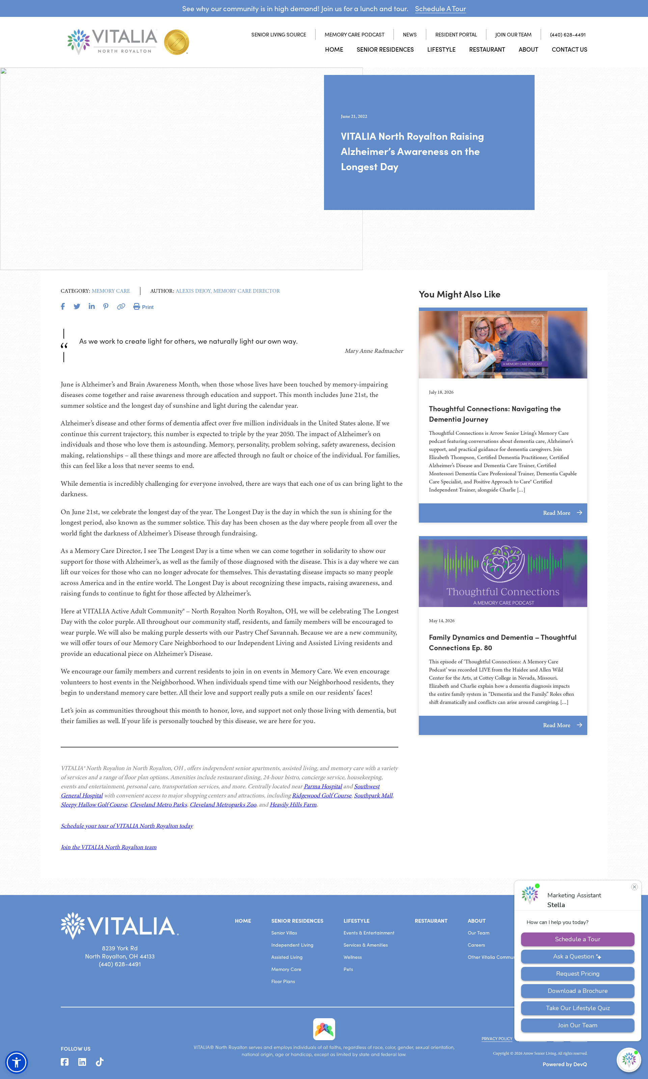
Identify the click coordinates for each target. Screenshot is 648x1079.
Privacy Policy (497, 1038)
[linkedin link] (82, 1062)
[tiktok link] (100, 1062)
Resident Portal (456, 34)
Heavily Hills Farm (293, 804)
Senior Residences (385, 49)
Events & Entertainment (369, 932)
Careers (476, 945)
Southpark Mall (373, 795)
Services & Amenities (366, 945)
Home (334, 49)
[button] (16, 1062)
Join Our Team (513, 34)
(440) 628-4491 (568, 34)
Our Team (478, 932)
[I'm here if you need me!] (629, 1060)
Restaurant (487, 49)
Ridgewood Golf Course (321, 795)
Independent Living (292, 945)
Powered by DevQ (565, 1064)
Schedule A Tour (440, 8)
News (410, 34)
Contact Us (569, 49)
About (528, 49)
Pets (348, 969)
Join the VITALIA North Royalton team (109, 847)
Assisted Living (287, 957)
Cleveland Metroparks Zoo (223, 804)
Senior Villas (284, 932)
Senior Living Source (278, 34)
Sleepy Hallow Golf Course (94, 804)
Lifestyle (441, 49)
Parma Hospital (323, 786)
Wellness (353, 957)
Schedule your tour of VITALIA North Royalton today (127, 826)
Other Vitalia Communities (496, 957)
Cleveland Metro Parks (158, 804)
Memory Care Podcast (354, 34)
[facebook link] (65, 1062)
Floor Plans (283, 981)
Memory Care (286, 969)
